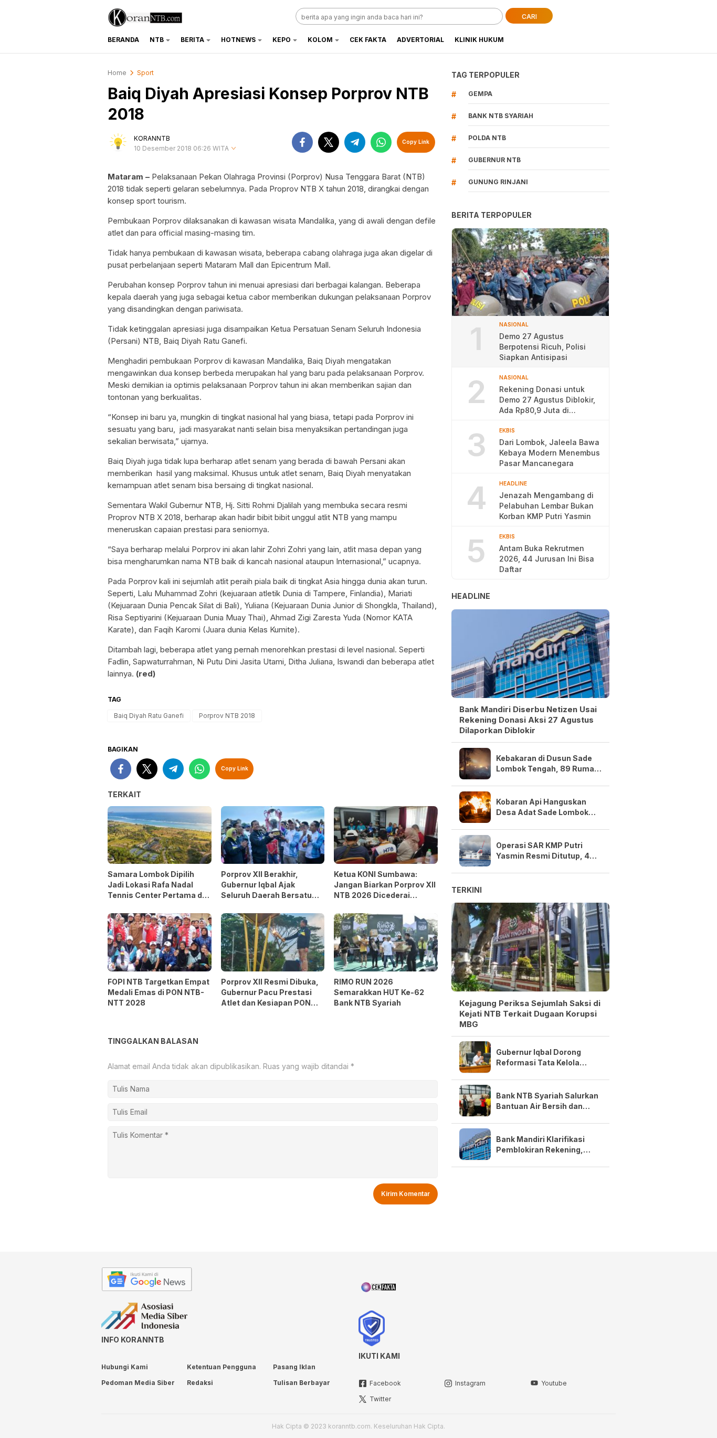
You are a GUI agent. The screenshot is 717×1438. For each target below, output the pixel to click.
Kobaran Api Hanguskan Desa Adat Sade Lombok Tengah (542, 807)
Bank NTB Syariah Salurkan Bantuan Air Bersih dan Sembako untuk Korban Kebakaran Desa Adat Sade (547, 1101)
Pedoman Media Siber (138, 1383)
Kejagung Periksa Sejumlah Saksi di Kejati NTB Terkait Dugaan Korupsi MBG (529, 1013)
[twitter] (328, 142)
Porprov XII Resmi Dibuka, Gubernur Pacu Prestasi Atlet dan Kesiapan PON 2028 (270, 997)
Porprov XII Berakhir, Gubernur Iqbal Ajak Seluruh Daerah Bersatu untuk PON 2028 (266, 890)
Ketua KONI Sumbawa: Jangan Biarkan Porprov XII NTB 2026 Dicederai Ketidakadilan (385, 890)
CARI (529, 16)
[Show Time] (233, 148)
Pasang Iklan (294, 1367)
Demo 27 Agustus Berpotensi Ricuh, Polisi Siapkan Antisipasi (542, 347)
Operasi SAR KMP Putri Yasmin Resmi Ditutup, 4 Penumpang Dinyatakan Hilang (542, 851)
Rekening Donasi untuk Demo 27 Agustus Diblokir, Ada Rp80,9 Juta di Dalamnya (547, 400)
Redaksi (200, 1383)
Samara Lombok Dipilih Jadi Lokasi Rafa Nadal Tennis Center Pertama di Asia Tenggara (156, 890)
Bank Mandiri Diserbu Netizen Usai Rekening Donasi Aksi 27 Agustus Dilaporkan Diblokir (528, 719)
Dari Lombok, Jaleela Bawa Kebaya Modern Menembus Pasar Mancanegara (549, 453)
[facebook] (302, 142)
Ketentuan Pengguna (221, 1367)
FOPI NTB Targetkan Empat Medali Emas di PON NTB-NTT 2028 (158, 992)
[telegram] (354, 142)
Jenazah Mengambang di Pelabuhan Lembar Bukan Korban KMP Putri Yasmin (546, 506)
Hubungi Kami (124, 1367)
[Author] (118, 142)
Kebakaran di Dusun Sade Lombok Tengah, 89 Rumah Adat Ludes (547, 764)
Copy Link (415, 142)
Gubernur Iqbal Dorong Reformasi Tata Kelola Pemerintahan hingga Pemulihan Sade (538, 1057)
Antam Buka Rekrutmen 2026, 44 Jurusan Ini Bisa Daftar (546, 559)
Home (117, 73)
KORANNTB (152, 138)
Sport (145, 73)
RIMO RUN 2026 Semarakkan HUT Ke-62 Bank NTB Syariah (379, 992)
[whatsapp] (381, 142)
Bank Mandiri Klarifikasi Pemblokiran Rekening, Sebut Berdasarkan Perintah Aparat (540, 1144)
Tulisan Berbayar (301, 1383)
